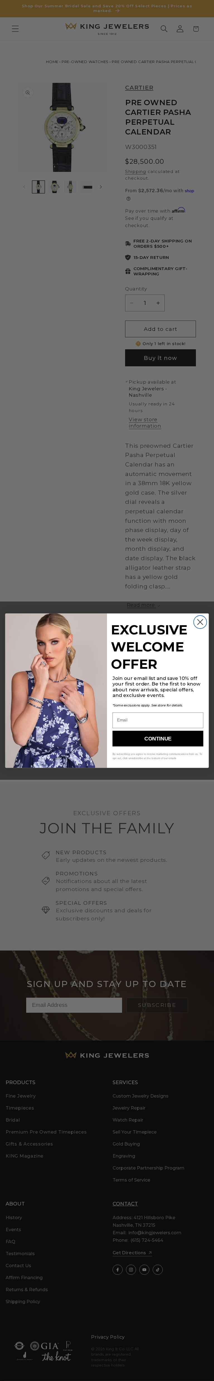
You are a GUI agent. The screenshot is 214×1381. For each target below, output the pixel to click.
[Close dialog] (200, 622)
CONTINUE (157, 739)
